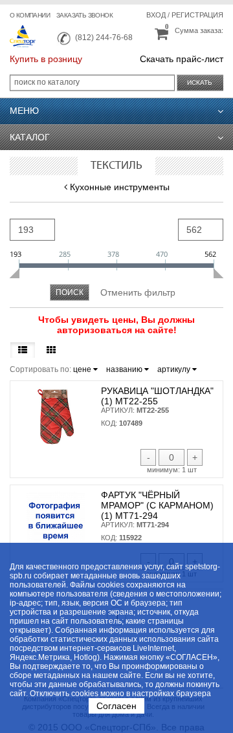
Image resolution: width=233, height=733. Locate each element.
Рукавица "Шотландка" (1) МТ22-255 (157, 396)
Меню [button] (24, 110)
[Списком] (23, 350)
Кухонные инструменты (120, 187)
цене (83, 369)
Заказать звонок (84, 15)
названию (125, 369)
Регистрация (197, 15)
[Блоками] (51, 350)
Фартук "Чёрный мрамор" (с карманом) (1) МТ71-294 (157, 505)
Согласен (116, 706)
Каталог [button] (30, 137)
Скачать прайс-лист (181, 59)
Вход (156, 15)
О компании (30, 15)
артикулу (174, 369)
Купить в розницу (46, 59)
